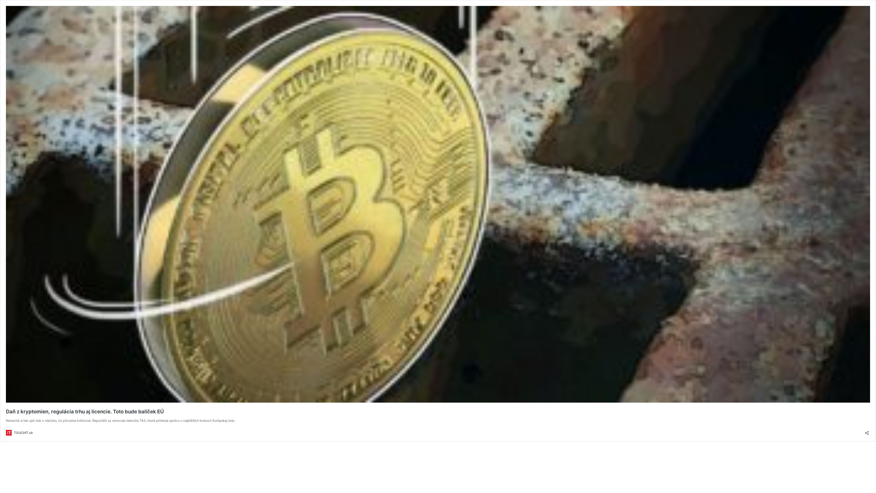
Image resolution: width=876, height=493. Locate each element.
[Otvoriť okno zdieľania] (867, 431)
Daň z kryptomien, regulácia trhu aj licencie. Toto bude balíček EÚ (85, 411)
